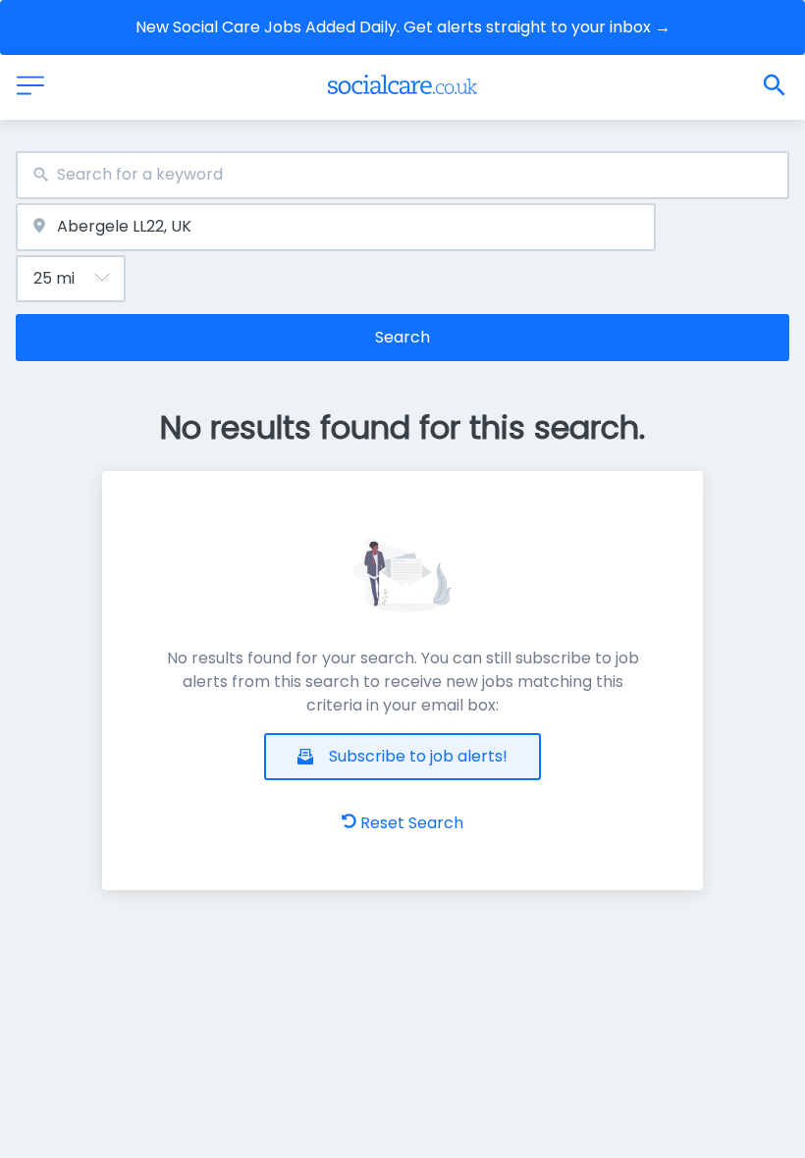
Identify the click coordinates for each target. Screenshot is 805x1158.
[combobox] (402, 175)
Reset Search (411, 823)
